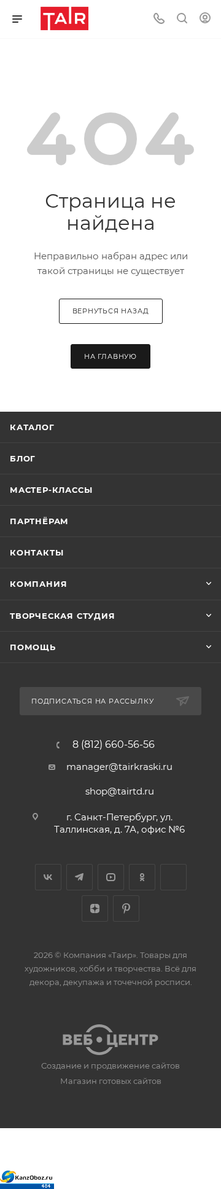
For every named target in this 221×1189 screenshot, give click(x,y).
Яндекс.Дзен (95, 908)
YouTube (111, 877)
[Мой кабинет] (205, 19)
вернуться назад (110, 311)
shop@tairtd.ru (119, 791)
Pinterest (126, 908)
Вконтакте (48, 877)
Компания (38, 584)
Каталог (32, 427)
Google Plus (173, 877)
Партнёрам (39, 521)
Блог (23, 458)
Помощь (33, 647)
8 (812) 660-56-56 (113, 745)
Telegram (79, 877)
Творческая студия (62, 616)
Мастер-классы (51, 490)
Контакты (36, 552)
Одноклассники (142, 877)
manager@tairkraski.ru (119, 766)
